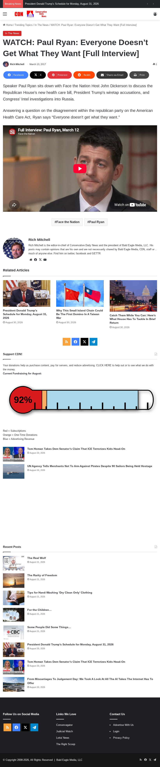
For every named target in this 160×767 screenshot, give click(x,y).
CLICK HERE (103, 365)
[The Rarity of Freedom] (13, 580)
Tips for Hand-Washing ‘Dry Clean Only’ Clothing (59, 592)
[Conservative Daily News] (31, 14)
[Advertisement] (80, 512)
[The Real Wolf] (13, 563)
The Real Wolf (36, 558)
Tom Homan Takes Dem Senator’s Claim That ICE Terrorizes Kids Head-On (76, 448)
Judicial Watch (64, 731)
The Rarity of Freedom (42, 575)
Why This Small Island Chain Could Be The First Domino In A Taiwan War (79, 314)
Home (9, 25)
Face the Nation (68, 222)
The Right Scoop (65, 744)
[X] (40, 259)
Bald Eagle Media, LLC (69, 759)
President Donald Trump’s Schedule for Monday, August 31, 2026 (25, 314)
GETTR (96, 253)
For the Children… (39, 609)
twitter (71, 253)
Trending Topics (24, 25)
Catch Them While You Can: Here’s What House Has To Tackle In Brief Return (133, 319)
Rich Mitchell (17, 64)
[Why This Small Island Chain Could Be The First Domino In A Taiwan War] (80, 293)
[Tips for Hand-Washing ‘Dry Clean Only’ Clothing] (13, 598)
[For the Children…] (13, 615)
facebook (81, 253)
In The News (42, 25)
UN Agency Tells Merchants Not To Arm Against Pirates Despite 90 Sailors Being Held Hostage (89, 466)
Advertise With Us (123, 724)
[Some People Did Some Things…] (13, 632)
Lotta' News (62, 737)
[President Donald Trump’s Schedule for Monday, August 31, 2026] (26, 293)
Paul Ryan (96, 222)
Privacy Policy (121, 737)
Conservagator (64, 724)
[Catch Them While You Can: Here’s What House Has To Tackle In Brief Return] (133, 296)
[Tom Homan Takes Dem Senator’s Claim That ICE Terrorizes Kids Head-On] (13, 454)
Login (116, 731)
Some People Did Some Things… (49, 627)
